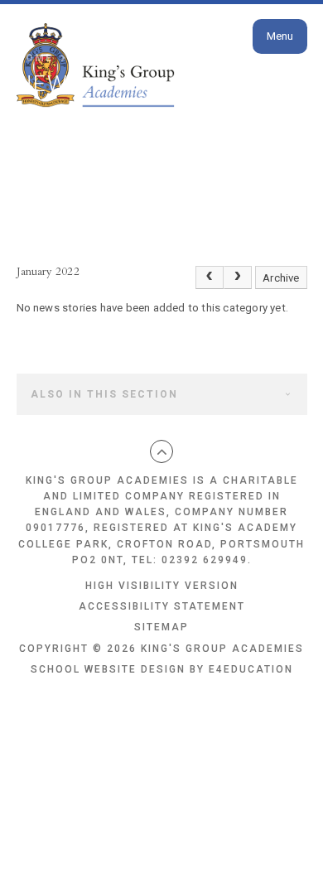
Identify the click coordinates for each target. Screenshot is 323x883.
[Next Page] (238, 277)
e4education (251, 669)
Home (35, 58)
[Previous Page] (209, 277)
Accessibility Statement (162, 606)
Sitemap (161, 627)
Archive (281, 278)
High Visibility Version (162, 585)
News (150, 58)
